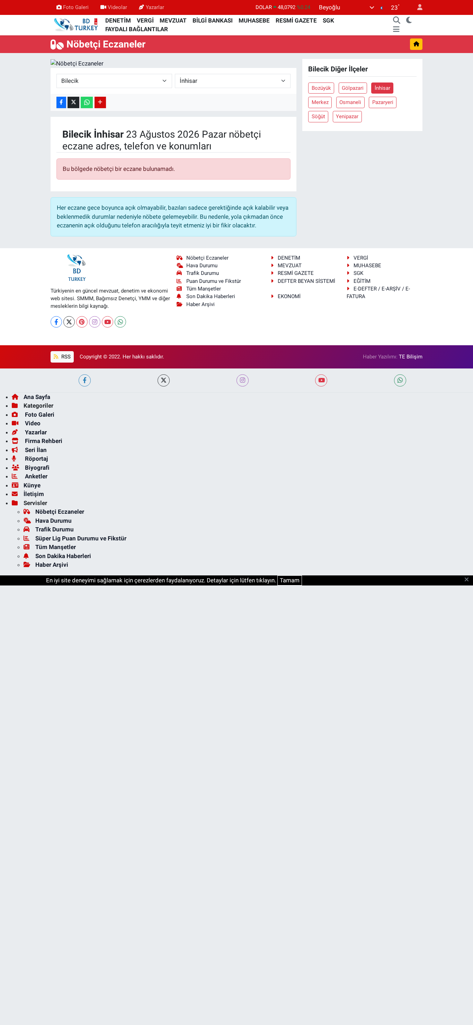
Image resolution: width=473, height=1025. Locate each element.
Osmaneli (350, 102)
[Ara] (396, 20)
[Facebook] (56, 322)
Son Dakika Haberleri (210, 296)
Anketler (35, 476)
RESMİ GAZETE (296, 20)
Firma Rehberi (43, 440)
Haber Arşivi (200, 304)
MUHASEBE (254, 20)
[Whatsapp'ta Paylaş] (87, 102)
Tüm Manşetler (203, 289)
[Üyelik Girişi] (416, 7)
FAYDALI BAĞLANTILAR (136, 29)
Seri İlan (35, 449)
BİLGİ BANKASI (213, 20)
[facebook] (85, 380)
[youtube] (321, 380)
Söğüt (318, 116)
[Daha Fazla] (100, 102)
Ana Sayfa (37, 396)
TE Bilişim (410, 357)
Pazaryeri (382, 102)
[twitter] (164, 380)
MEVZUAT (173, 20)
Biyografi (37, 467)
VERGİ (145, 20)
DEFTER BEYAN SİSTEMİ (306, 281)
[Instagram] (94, 322)
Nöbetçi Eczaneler (207, 258)
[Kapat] (468, 579)
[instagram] (243, 380)
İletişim (34, 493)
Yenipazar (347, 116)
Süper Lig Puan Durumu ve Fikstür (80, 538)
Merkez (320, 102)
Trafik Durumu (202, 273)
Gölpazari (353, 88)
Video (32, 423)
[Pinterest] (82, 322)
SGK (328, 20)
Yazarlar (155, 7)
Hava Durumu (201, 265)
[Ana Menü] (396, 29)
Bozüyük (321, 88)
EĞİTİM (362, 281)
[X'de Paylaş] (73, 102)
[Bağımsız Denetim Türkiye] (76, 24)
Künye (32, 485)
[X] (69, 322)
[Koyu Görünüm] (409, 20)
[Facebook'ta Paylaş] (61, 102)
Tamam (290, 580)
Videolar (117, 7)
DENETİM (118, 20)
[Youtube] (107, 322)
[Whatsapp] (120, 322)
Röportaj (36, 458)
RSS (65, 357)
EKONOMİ (289, 296)
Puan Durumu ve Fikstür (213, 281)
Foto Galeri (76, 7)
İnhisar (382, 88)
